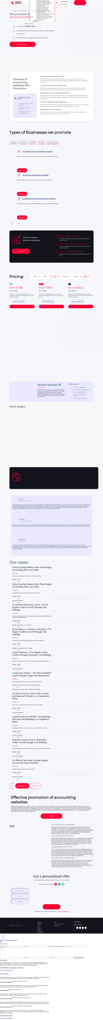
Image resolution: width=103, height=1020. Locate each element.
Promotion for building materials (43, 2)
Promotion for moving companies (43, 3)
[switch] (28, 981)
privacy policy (33, 965)
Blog (38, 925)
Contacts (39, 927)
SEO (55, 922)
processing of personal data (63, 911)
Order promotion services (22, 785)
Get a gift (32, 477)
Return (10, 1015)
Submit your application (78, 957)
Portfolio (39, 923)
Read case (16, 573)
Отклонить (20, 967)
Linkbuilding (56, 925)
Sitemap (39, 929)
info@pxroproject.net (78, 924)
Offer (52, 906)
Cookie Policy (40, 931)
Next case (34, 785)
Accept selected (4, 1015)
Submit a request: (22, 170)
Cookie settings (13, 967)
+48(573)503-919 (64, 1)
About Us (39, 922)
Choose (13, 306)
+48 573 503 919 (4, 940)
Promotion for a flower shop (42, 4)
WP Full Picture (9, 970)
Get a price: (21, 251)
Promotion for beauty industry (43, 0)
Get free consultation (22, 44)
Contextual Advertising (58, 923)
